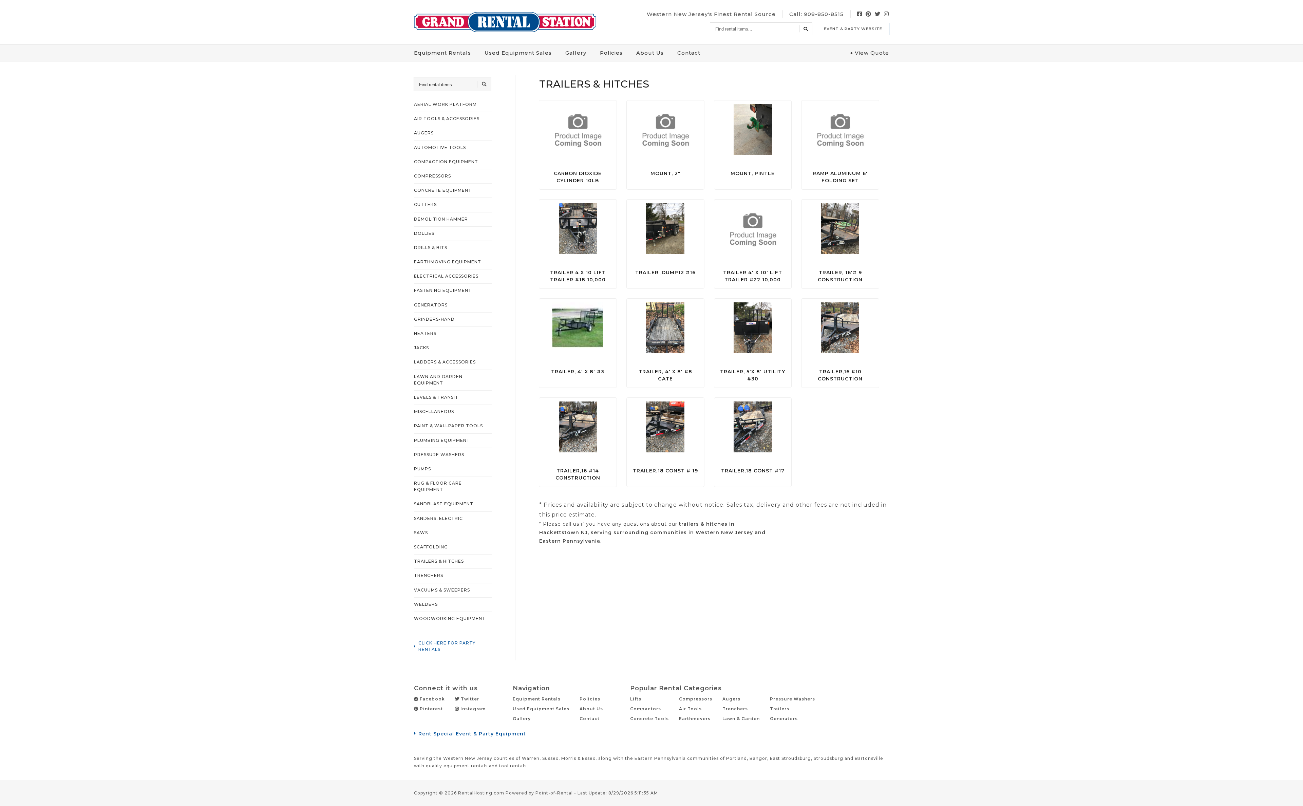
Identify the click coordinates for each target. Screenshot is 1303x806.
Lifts (635, 698)
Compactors (645, 708)
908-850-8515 (824, 14)
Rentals (442, 53)
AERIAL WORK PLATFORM (445, 104)
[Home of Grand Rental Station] (505, 22)
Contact (688, 53)
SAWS (421, 532)
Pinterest (430, 708)
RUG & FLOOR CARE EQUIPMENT (438, 486)
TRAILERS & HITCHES (439, 561)
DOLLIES (424, 233)
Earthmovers (695, 718)
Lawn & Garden (741, 718)
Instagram (472, 708)
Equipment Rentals (537, 698)
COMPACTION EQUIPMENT (446, 161)
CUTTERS (425, 204)
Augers (731, 698)
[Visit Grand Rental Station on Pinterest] (868, 14)
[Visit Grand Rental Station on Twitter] (878, 14)
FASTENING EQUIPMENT (443, 290)
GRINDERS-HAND (434, 319)
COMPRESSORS (432, 176)
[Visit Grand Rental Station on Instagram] (886, 14)
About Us (650, 53)
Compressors (695, 698)
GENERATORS (431, 304)
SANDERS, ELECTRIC (438, 518)
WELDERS (426, 604)
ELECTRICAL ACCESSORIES (446, 276)
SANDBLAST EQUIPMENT (443, 503)
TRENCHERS (428, 575)
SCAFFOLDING (431, 546)
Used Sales (518, 53)
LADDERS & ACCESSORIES (445, 361)
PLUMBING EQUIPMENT (442, 440)
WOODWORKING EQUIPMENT (450, 618)
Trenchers (735, 708)
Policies (611, 53)
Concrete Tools (649, 718)
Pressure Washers (792, 698)
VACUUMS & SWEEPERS (442, 590)
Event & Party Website (853, 28)
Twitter (469, 698)
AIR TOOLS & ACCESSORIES (446, 118)
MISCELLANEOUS (434, 411)
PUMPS (422, 468)
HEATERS (425, 333)
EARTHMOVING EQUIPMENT (447, 261)
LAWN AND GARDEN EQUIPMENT (438, 380)
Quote (872, 53)
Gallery (575, 53)
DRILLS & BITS (430, 247)
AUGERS (424, 132)
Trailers (779, 708)
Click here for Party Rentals (446, 646)
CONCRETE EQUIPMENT (443, 190)
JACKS (421, 347)
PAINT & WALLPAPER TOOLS (448, 425)
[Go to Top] (1290, 794)
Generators (784, 718)
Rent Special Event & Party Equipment (472, 734)
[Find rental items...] (806, 29)
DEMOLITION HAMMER (441, 219)
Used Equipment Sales (541, 708)
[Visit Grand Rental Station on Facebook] (859, 14)
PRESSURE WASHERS (439, 454)
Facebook (431, 698)
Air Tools (690, 708)
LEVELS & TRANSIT (436, 397)
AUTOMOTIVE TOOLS (440, 147)
